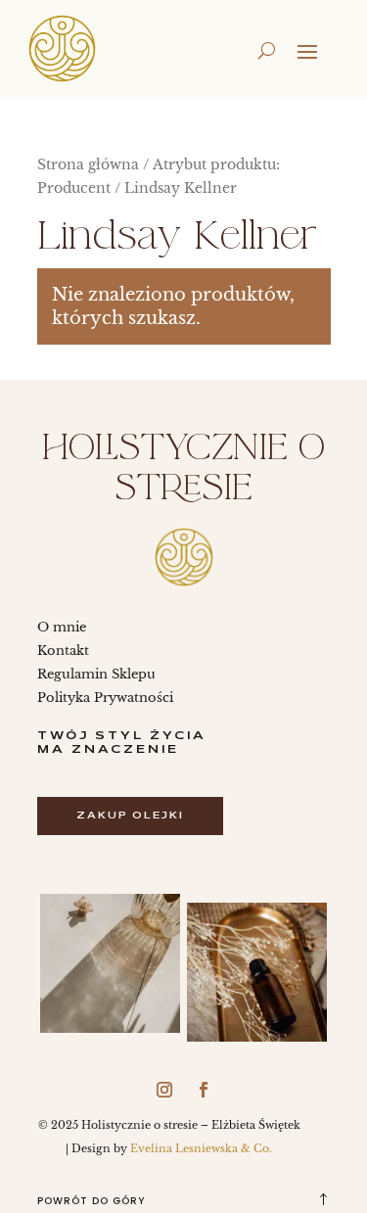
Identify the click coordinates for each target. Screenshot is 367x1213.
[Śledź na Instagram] (164, 1089)
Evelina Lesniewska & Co (199, 1148)
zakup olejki (130, 816)
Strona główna (88, 165)
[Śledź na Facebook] (203, 1089)
